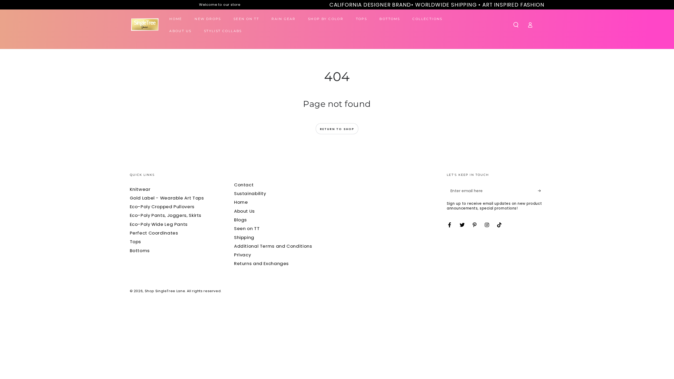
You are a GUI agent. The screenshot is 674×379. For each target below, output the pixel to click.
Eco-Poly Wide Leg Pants (159, 224)
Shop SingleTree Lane (165, 291)
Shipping (244, 237)
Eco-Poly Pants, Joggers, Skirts (166, 215)
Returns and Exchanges (261, 263)
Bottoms (140, 250)
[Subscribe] (541, 191)
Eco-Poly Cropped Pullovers (162, 206)
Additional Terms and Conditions (273, 246)
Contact (244, 185)
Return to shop (337, 129)
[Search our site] (516, 25)
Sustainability (250, 193)
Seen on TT (247, 228)
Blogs (240, 220)
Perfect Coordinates (154, 233)
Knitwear (140, 189)
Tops (135, 241)
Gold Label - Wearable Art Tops (167, 198)
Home (241, 202)
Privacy (242, 255)
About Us (244, 211)
